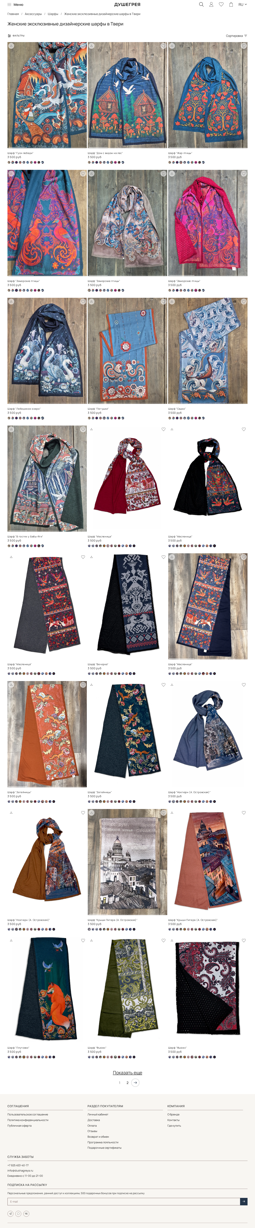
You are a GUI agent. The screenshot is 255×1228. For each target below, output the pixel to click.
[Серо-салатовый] (115, 545)
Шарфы (53, 14)
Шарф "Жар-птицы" (180, 153)
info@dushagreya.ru (20, 1170)
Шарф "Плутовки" (18, 1047)
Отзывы (92, 1131)
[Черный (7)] (42, 162)
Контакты (173, 1120)
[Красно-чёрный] (111, 545)
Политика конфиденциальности (27, 1120)
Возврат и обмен (98, 1136)
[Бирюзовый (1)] (92, 162)
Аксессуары (33, 14)
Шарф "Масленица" (100, 536)
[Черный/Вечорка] (130, 545)
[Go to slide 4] (76, 146)
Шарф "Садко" (177, 408)
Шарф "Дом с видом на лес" (105, 153)
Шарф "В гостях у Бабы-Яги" (25, 536)
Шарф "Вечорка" (98, 664)
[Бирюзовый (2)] (16, 162)
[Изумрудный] (104, 545)
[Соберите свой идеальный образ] (11, 46)
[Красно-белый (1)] (188, 545)
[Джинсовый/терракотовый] (96, 545)
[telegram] (10, 1214)
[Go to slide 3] (57, 146)
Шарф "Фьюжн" (97, 1047)
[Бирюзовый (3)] (20, 162)
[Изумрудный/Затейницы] (100, 545)
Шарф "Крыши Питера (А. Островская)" (113, 920)
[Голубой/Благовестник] (89, 545)
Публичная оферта (19, 1125)
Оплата (92, 1125)
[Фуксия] (35, 162)
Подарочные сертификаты (105, 1147)
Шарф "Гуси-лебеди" (20, 153)
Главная (13, 14)
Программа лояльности (103, 1142)
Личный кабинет (98, 1114)
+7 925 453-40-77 (18, 1165)
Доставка (94, 1120)
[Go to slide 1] (18, 146)
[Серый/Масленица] (119, 545)
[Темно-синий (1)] (31, 162)
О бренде (173, 1114)
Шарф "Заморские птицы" (23, 281)
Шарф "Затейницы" (19, 792)
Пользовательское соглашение (27, 1114)
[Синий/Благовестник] (122, 545)
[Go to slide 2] (37, 146)
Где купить (174, 1125)
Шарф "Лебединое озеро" (24, 408)
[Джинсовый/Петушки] (23, 162)
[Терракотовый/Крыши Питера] (126, 545)
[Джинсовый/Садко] (27, 162)
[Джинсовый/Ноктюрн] (92, 545)
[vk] (26, 1214)
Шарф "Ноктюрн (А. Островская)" (189, 792)
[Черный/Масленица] (134, 545)
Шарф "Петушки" (98, 408)
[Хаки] (38, 162)
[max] (18, 1214)
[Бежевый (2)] (8, 162)
